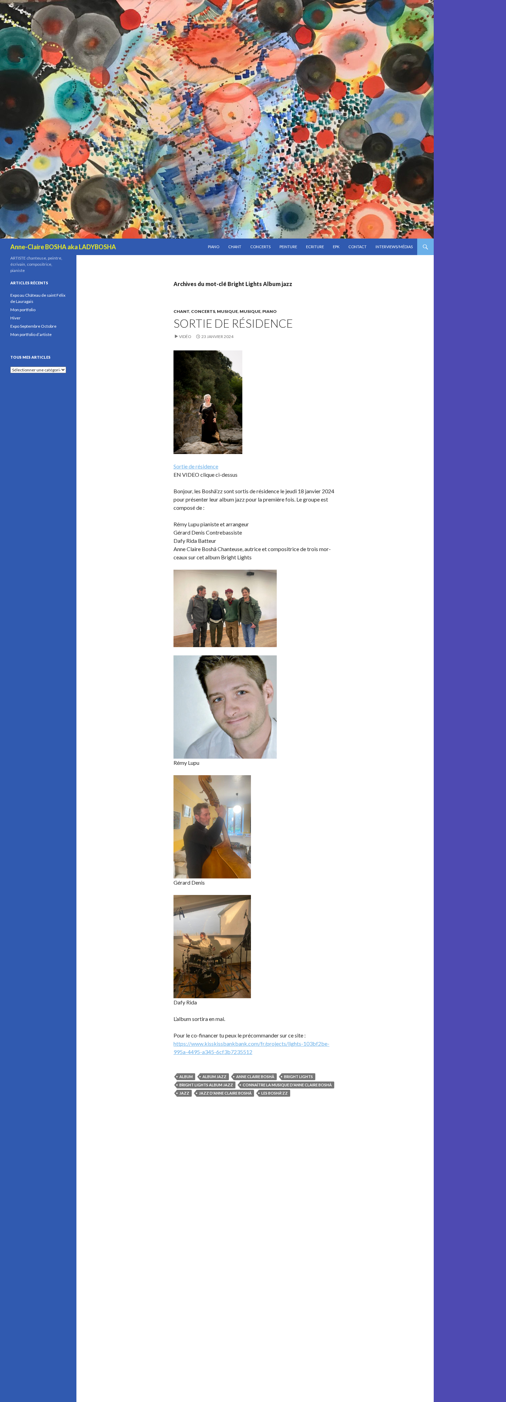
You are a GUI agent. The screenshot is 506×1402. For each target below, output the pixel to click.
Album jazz (214, 1076)
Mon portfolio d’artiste (31, 334)
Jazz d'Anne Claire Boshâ (225, 1093)
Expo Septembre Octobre (33, 326)
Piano (213, 246)
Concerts (260, 246)
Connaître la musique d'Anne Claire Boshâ (287, 1085)
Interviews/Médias (394, 246)
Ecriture (315, 246)
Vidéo (185, 336)
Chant (234, 246)
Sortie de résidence (233, 323)
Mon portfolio (22, 309)
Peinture (288, 246)
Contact (357, 246)
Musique (227, 311)
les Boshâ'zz (274, 1093)
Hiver (15, 317)
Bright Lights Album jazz (206, 1085)
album (186, 1076)
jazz (184, 1093)
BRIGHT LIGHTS (298, 1076)
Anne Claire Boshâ (255, 1076)
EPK (336, 246)
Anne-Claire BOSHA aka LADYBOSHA (63, 247)
